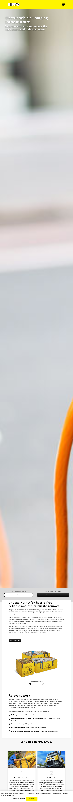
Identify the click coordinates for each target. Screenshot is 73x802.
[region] (36, 796)
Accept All (32, 798)
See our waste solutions (53, 595)
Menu (63, 5)
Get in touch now (18, 595)
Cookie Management (18, 798)
